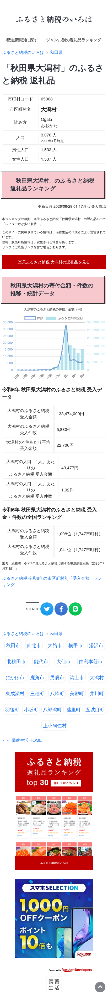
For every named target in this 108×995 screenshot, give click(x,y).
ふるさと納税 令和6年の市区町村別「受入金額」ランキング (52, 581)
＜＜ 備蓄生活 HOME (22, 740)
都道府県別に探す (22, 40)
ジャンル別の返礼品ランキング (73, 40)
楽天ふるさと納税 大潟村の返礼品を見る (54, 262)
